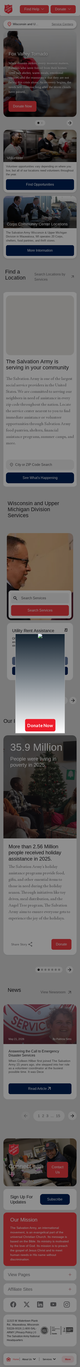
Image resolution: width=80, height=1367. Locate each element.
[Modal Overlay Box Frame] (40, 683)
